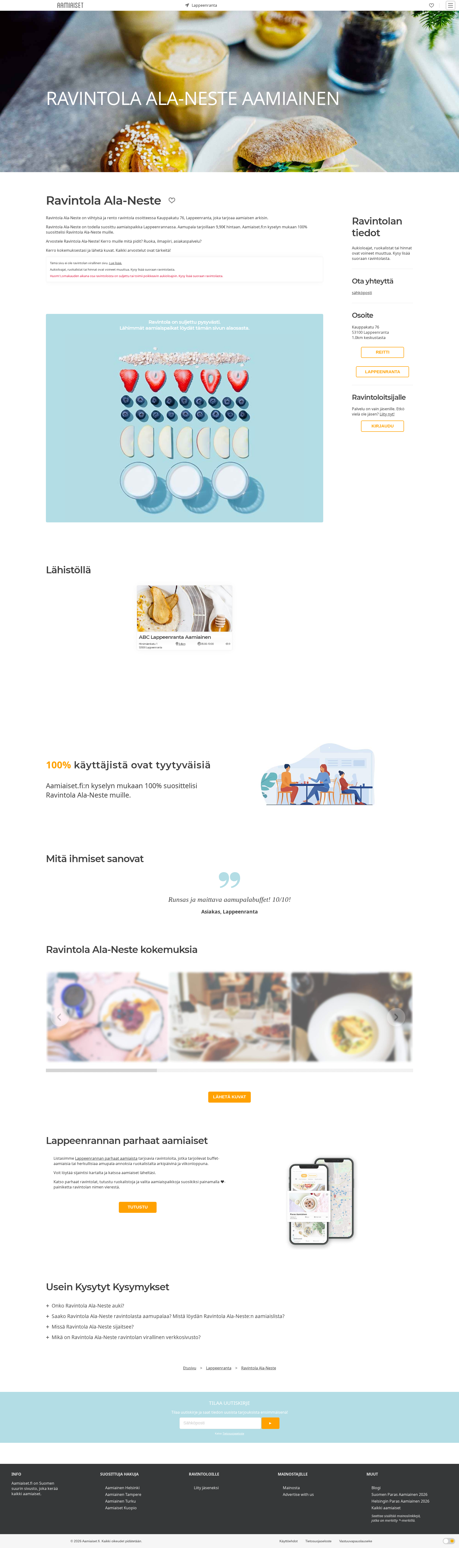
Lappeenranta (382, 371)
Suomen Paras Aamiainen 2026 (399, 1494)
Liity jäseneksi (206, 1487)
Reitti (382, 352)
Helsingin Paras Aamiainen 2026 (400, 1501)
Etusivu (189, 1368)
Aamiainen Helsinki (122, 1487)
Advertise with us (298, 1494)
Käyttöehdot (288, 1541)
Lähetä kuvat (229, 1096)
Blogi (376, 1487)
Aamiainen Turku (120, 1501)
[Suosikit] (431, 5)
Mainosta (291, 1487)
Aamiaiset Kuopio (121, 1507)
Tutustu (138, 1207)
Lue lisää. (115, 263)
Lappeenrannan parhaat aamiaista (106, 1158)
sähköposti (362, 292)
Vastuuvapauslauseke (355, 1541)
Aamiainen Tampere (123, 1494)
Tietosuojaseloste (233, 1433)
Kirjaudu (383, 426)
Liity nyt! (387, 414)
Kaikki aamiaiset (386, 1507)
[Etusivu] (70, 5)
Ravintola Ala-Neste (258, 1368)
